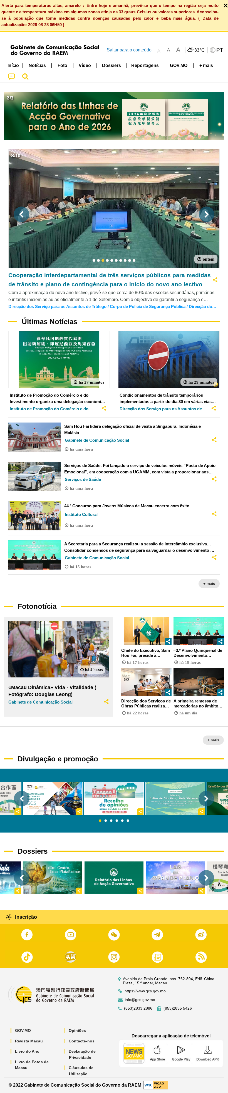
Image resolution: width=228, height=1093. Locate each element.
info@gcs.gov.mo (140, 1000)
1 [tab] (100, 821)
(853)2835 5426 (177, 1008)
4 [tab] (117, 821)
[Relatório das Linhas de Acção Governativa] (114, 878)
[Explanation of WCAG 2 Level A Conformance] (155, 1084)
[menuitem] (37, 65)
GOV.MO (23, 1030)
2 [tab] (105, 821)
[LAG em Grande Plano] (175, 878)
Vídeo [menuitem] (85, 65)
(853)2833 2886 (138, 1008)
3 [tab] (111, 821)
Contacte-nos (82, 1041)
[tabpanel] (114, 799)
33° (199, 50)
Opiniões (77, 1030)
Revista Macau (29, 1041)
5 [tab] (122, 821)
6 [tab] (128, 821)
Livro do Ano (27, 1051)
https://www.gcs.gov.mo (145, 991)
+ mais (209, 583)
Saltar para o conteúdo (129, 50)
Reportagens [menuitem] (145, 65)
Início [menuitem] (13, 65)
